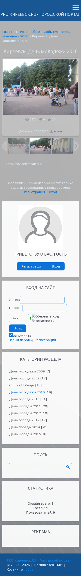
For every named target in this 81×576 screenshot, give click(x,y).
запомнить (22, 335)
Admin (58, 131)
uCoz (29, 569)
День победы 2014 (24, 427)
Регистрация (34, 192)
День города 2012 (24, 420)
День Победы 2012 (25, 413)
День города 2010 (24, 399)
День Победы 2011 (25, 406)
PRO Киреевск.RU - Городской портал (40, 14)
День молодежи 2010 (27, 392)
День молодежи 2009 (27, 371)
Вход (53, 192)
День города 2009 (24, 378)
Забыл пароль (20, 340)
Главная (8, 31)
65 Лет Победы (21, 385)
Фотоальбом (29, 31)
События (51, 31)
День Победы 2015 (25, 434)
